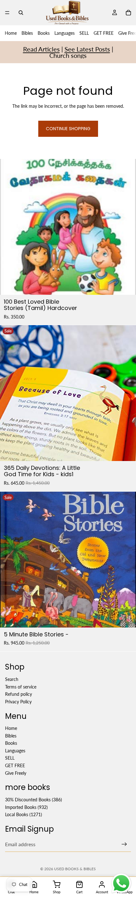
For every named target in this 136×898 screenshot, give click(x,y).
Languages (64, 33)
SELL (84, 33)
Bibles (27, 33)
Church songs (68, 55)
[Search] (21, 13)
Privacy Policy (18, 701)
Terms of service (20, 686)
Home (11, 33)
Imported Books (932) (26, 807)
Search (11, 679)
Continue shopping (68, 128)
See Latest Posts (87, 49)
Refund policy (18, 694)
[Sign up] (124, 844)
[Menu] (7, 12)
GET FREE (104, 33)
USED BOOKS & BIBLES (75, 868)
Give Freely (15, 773)
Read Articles (41, 49)
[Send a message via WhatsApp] (121, 883)
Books (44, 33)
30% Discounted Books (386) (33, 799)
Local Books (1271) (23, 814)
